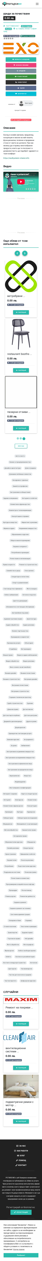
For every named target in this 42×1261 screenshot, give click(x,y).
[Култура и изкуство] (11, 525)
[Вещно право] (9, 658)
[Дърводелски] (21, 730)
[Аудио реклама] (29, 628)
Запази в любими (22, 65)
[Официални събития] (28, 857)
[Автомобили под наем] (21, 616)
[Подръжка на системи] (13, 875)
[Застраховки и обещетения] (21, 495)
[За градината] (29, 742)
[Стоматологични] (10, 929)
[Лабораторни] (9, 821)
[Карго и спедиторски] (30, 797)
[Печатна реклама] (28, 863)
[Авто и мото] (21, 459)
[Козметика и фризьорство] (21, 507)
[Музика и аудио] (10, 531)
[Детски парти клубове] (12, 718)
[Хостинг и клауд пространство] (15, 966)
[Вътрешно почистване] (21, 688)
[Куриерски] (32, 815)
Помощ (22, 1160)
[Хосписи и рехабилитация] (26, 960)
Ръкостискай (22, 76)
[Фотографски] (29, 947)
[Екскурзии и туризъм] (21, 483)
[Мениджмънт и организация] (27, 827)
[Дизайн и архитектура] (13, 471)
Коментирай (22, 82)
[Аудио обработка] (13, 628)
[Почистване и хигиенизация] (21, 561)
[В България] (29, 646)
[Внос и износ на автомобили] (21, 670)
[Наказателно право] (30, 833)
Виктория (28, 103)
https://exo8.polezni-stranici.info (16, 158)
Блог (22, 1155)
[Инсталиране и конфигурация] (21, 791)
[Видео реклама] (29, 664)
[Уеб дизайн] (29, 941)
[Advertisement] (21, 215)
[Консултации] (33, 809)
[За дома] (14, 748)
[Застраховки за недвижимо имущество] (21, 760)
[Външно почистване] (28, 676)
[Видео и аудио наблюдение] (28, 658)
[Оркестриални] (11, 857)
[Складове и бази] (15, 923)
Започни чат (22, 93)
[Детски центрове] (31, 718)
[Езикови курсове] (14, 742)
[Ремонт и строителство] (29, 567)
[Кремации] (10, 815)
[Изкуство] (28, 779)
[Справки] (29, 923)
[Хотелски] (34, 966)
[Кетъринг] (8, 803)
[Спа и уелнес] (30, 573)
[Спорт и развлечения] (21, 586)
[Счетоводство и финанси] (13, 592)
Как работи (22, 1151)
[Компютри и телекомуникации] (21, 513)
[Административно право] (14, 622)
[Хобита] (9, 960)
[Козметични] (33, 803)
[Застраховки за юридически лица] (21, 773)
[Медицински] (8, 827)
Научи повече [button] (19, 1249)
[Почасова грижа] (31, 875)
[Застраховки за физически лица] (21, 766)
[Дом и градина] (31, 471)
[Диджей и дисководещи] (13, 724)
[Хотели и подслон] (30, 598)
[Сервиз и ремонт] (21, 905)
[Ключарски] (20, 803)
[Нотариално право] (21, 839)
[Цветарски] (13, 972)
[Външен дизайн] (11, 676)
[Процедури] (14, 893)
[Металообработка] (12, 833)
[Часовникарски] (27, 972)
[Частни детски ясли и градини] (21, 978)
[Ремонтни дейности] (28, 899)
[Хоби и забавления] (12, 598)
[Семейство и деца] (14, 573)
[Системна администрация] (21, 917)
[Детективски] (29, 712)
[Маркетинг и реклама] (30, 525)
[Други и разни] (32, 724)
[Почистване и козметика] (21, 881)
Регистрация (22, 1212)
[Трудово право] (28, 935)
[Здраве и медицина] (11, 501)
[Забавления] (26, 748)
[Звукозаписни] (15, 779)
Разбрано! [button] (21, 1255)
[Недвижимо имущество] (29, 531)
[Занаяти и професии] (21, 489)
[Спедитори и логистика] (21, 580)
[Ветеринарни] (27, 652)
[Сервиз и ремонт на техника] (21, 911)
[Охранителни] (13, 863)
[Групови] (31, 706)
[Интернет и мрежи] (11, 797)
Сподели (22, 71)
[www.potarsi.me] (12, 4)
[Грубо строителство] (16, 706)
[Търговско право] (14, 941)
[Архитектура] (32, 622)
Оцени (22, 88)
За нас (22, 1146)
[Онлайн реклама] (14, 851)
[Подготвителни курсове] (27, 869)
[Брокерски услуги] (14, 646)
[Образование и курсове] (21, 537)
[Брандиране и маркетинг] (21, 640)
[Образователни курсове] (15, 845)
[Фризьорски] (10, 953)
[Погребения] (9, 869)
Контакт (22, 1165)
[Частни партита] (11, 984)
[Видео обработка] (13, 664)
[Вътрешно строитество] (21, 694)
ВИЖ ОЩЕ (21, 446)
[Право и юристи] (10, 567)
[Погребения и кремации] (21, 555)
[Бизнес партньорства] (21, 634)
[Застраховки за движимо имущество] (21, 754)
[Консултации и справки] (21, 519)
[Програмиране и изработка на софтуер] (21, 887)
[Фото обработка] (14, 947)
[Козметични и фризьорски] (14, 809)
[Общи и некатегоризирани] (21, 543)
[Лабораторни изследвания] (28, 821)
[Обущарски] (32, 845)
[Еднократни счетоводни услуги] (21, 736)
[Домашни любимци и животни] (21, 477)
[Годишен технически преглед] (21, 700)
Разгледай (22, 312)
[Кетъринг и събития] (30, 501)
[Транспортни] (13, 935)
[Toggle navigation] (37, 4)
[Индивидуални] (21, 785)
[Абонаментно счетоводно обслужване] (21, 610)
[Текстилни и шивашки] (29, 929)
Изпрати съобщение (22, 59)
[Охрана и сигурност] (21, 549)
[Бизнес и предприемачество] (21, 465)
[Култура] (21, 815)
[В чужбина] (14, 652)
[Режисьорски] (11, 899)
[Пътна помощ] (27, 893)
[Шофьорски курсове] (29, 984)
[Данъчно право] (14, 712)
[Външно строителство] (12, 682)
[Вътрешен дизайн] (31, 682)
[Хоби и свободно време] (28, 953)
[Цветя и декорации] (21, 604)
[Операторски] (29, 851)
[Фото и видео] (32, 592)
